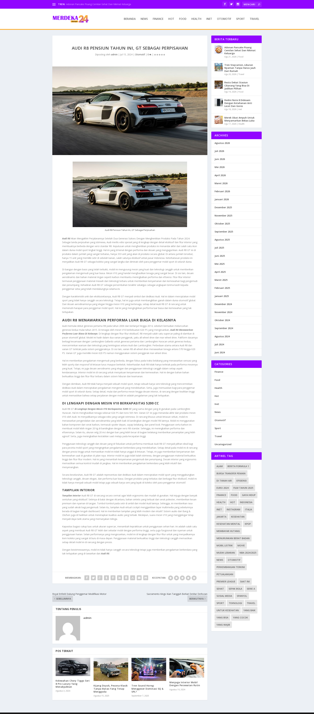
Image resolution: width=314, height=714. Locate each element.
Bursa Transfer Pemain (231, 473)
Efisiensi (241, 480)
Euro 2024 (223, 487)
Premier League (226, 581)
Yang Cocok (240, 617)
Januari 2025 (222, 296)
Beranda (130, 19)
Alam (220, 466)
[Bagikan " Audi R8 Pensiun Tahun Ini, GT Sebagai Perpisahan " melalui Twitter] (93, 578)
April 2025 (220, 271)
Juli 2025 (219, 247)
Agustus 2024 (222, 336)
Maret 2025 (221, 279)
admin (114, 54)
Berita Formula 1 (238, 466)
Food (182, 19)
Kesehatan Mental (228, 523)
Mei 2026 (220, 167)
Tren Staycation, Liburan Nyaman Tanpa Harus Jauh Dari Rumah (240, 67)
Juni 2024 (220, 352)
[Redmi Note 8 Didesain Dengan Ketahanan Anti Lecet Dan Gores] (219, 102)
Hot (171, 19)
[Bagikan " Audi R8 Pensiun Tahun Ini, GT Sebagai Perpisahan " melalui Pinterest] (113, 578)
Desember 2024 (223, 304)
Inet (209, 19)
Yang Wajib (223, 624)
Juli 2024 (219, 344)
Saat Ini (245, 581)
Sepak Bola (235, 588)
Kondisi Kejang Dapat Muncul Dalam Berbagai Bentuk (94, 4)
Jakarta (221, 516)
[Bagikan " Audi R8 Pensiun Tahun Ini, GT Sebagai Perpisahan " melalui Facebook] (87, 578)
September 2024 (224, 328)
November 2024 (223, 312)
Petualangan (225, 574)
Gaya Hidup (248, 495)
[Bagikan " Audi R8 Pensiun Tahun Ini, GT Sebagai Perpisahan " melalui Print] (145, 578)
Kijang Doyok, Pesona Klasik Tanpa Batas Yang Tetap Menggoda (111, 688)
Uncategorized (223, 444)
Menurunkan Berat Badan (233, 538)
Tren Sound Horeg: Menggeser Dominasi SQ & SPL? (147, 688)
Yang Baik (249, 610)
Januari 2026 (222, 199)
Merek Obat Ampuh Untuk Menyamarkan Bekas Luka (239, 119)
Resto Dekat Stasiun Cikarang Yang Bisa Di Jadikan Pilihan (236, 85)
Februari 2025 (222, 287)
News (144, 19)
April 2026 (220, 175)
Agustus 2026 (222, 143)
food (234, 495)
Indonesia (246, 502)
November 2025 (223, 215)
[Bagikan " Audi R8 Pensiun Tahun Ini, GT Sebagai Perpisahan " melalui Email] (139, 578)
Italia (248, 509)
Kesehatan (237, 516)
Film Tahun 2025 (243, 487)
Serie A (251, 588)
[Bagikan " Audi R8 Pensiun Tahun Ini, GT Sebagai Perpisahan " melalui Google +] (100, 578)
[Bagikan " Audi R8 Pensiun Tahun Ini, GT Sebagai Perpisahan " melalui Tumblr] (106, 578)
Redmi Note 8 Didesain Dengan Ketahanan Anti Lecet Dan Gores (238, 103)
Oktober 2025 (222, 223)
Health (196, 19)
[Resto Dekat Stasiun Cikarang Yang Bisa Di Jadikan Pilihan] (219, 85)
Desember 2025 (223, 207)
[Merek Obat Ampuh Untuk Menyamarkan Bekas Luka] (219, 120)
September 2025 (224, 231)
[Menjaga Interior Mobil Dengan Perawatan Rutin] (186, 668)
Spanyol (242, 595)
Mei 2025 (220, 263)
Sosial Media (224, 595)
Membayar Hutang (228, 531)
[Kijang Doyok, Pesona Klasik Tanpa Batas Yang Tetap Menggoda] (111, 669)
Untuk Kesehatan (228, 610)
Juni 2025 (220, 255)
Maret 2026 (221, 183)
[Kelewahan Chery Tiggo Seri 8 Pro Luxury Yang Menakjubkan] (73, 667)
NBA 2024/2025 (248, 552)
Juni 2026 (220, 159)
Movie (241, 545)
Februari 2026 (222, 191)
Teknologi (235, 603)
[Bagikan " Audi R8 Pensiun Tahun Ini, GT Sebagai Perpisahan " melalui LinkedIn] (119, 578)
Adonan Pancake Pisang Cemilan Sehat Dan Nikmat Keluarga (240, 50)
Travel (254, 19)
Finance (158, 19)
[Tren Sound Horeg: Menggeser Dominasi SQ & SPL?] (148, 669)
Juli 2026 (219, 151)
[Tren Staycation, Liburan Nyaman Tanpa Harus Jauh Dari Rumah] (219, 67)
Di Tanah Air (224, 480)
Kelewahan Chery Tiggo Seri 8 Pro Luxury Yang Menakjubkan (73, 683)
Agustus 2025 (222, 239)
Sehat (220, 588)
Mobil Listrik (225, 545)
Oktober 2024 (222, 320)
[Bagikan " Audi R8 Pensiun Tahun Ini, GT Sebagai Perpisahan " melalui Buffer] (126, 578)
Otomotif (224, 19)
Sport (240, 19)
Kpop (248, 523)
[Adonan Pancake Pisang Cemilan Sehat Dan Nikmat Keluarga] (219, 50)
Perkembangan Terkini (231, 567)
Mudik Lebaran (226, 552)
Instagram (233, 509)
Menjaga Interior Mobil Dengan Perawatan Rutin (184, 684)
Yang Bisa (222, 617)
